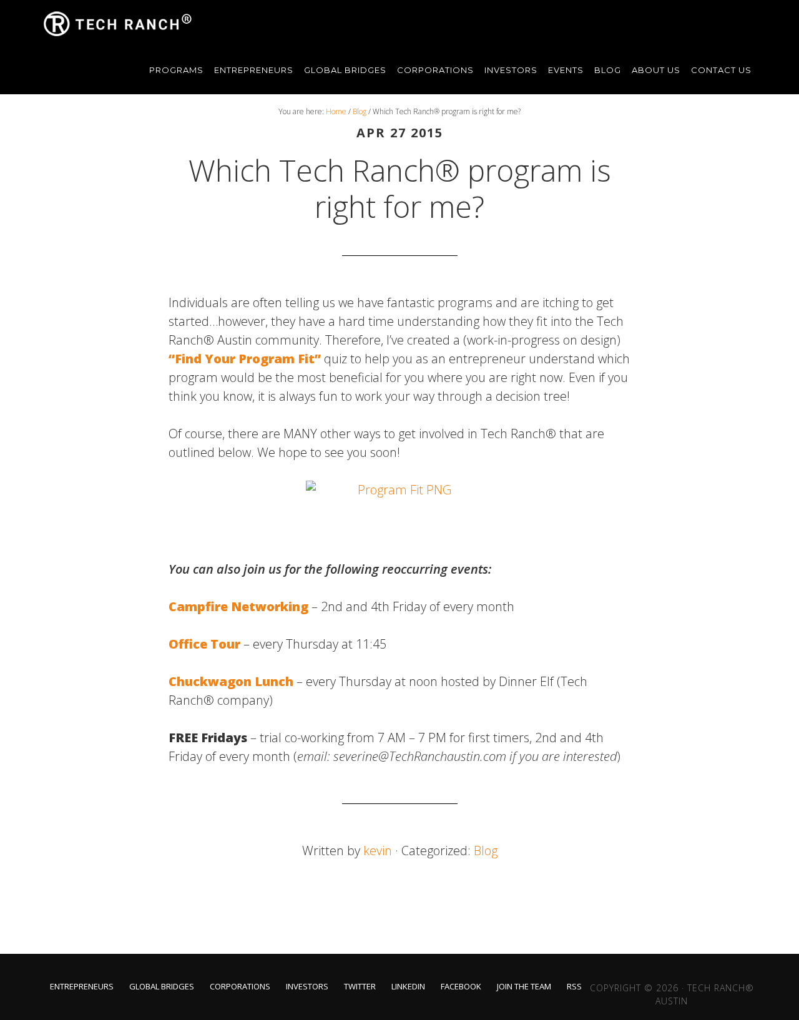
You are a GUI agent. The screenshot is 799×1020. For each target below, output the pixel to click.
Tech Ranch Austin (119, 23)
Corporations (240, 987)
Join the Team (524, 987)
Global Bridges (161, 987)
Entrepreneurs (82, 987)
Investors (307, 987)
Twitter (360, 987)
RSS (574, 987)
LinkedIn (408, 987)
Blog (486, 850)
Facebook (461, 987)
